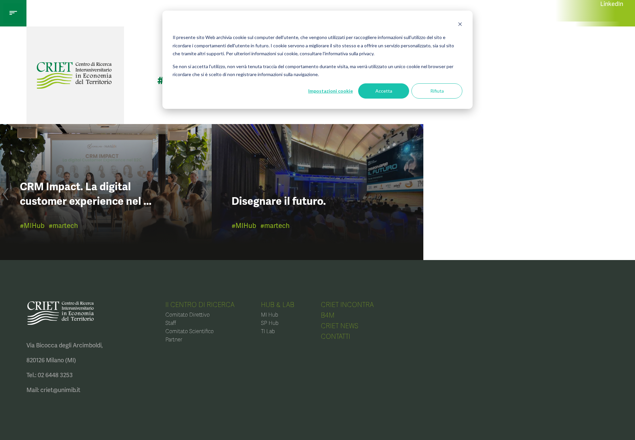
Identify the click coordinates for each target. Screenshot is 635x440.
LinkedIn (611, 4)
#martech (63, 225)
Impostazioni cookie (330, 91)
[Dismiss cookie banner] (460, 25)
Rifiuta (437, 91)
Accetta (383, 91)
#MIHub (32, 225)
